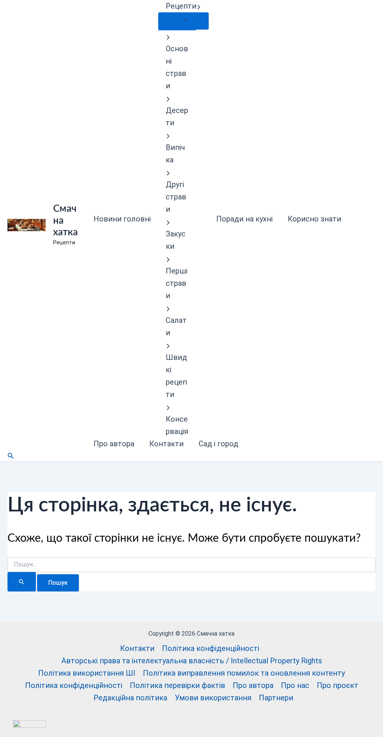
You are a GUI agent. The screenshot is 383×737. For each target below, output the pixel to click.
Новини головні (122, 218)
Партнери (276, 697)
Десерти (177, 116)
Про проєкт (337, 685)
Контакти (166, 443)
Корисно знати (314, 218)
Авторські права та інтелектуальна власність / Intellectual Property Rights (191, 660)
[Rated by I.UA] (29, 723)
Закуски (176, 240)
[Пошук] (21, 581)
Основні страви (177, 67)
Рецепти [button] (181, 5)
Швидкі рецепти (176, 376)
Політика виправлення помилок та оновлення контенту (244, 673)
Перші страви (176, 283)
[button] (198, 6)
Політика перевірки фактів (177, 685)
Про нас (295, 685)
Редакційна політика (130, 697)
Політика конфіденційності (210, 648)
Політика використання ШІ (86, 673)
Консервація (177, 425)
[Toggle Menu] (183, 21)
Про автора (114, 443)
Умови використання (213, 697)
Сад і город (218, 443)
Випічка (175, 153)
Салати (176, 326)
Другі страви (176, 197)
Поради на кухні (244, 218)
